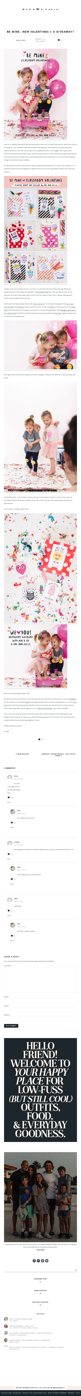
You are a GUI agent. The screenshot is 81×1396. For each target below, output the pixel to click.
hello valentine (39, 304)
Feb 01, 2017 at (21, 813)
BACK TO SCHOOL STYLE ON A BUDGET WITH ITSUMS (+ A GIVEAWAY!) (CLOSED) (36, 1347)
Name (6, 997)
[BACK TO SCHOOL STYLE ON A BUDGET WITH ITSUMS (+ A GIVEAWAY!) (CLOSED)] (6, 1347)
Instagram (72, 699)
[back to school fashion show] (6, 1319)
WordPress (71, 1393)
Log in (78, 1393)
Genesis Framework (60, 1393)
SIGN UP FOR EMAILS (44, 708)
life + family (23, 1328)
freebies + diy (40, 39)
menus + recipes (33, 1328)
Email (6, 1006)
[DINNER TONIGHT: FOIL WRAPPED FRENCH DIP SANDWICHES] (6, 1340)
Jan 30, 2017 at (19, 779)
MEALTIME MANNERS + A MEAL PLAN (21, 1326)
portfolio (12, 1335)
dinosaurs (21, 307)
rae (18, 810)
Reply (9, 802)
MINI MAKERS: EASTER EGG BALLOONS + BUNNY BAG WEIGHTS (30, 1333)
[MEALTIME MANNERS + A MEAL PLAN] (6, 1326)
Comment (8, 966)
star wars (58, 313)
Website (7, 1015)
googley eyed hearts (68, 310)
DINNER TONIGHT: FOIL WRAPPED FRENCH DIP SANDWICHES (29, 1340)
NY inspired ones (10, 313)
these (52, 307)
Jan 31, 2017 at (18, 845)
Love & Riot (32, 1393)
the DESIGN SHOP (42, 292)
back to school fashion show (20, 1319)
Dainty (50, 1393)
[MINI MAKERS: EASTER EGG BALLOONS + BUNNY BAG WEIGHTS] (6, 1333)
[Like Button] (58, 40)
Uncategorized (21, 1335)
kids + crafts (40, 41)
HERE (27, 702)
